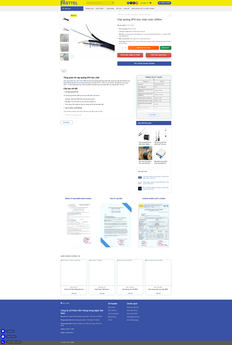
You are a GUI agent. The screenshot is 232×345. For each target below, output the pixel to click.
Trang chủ (120, 14)
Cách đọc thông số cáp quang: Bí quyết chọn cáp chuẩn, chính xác (156, 177)
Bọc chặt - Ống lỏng (144, 14)
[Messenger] (3, 331)
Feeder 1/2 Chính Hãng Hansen (73, 289)
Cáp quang (134, 14)
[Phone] (3, 342)
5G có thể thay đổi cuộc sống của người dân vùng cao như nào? (156, 188)
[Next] (111, 36)
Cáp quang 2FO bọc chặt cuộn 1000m (75, 81)
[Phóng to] (72, 56)
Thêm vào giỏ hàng (143, 47)
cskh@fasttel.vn (69, 333)
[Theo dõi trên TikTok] (131, 3)
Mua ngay (165, 47)
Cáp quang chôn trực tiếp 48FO (158, 289)
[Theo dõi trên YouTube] (136, 3)
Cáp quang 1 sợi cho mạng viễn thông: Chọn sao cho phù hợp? (156, 182)
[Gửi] (113, 3)
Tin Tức (119, 8)
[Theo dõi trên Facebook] (128, 3)
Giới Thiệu (99, 8)
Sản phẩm (110, 8)
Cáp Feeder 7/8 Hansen (102, 289)
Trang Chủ (89, 8)
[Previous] (73, 36)
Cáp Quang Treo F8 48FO (130, 289)
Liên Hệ (126, 8)
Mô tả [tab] (64, 71)
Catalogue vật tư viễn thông (142, 8)
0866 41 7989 (70, 329)
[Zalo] (3, 337)
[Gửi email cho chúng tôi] (134, 3)
